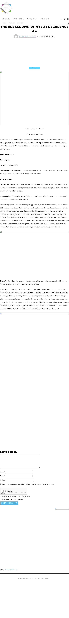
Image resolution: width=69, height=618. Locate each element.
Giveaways (18, 19)
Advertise (12, 23)
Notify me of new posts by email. (12, 499)
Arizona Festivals (11, 569)
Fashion (45, 19)
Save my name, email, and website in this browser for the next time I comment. (28, 484)
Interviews (32, 19)
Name (2, 472)
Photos (6, 19)
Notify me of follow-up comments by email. (16, 496)
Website (2, 480)
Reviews (34, 68)
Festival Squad (27, 36)
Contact (20, 23)
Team (4, 23)
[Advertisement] (34, 54)
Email (2, 476)
